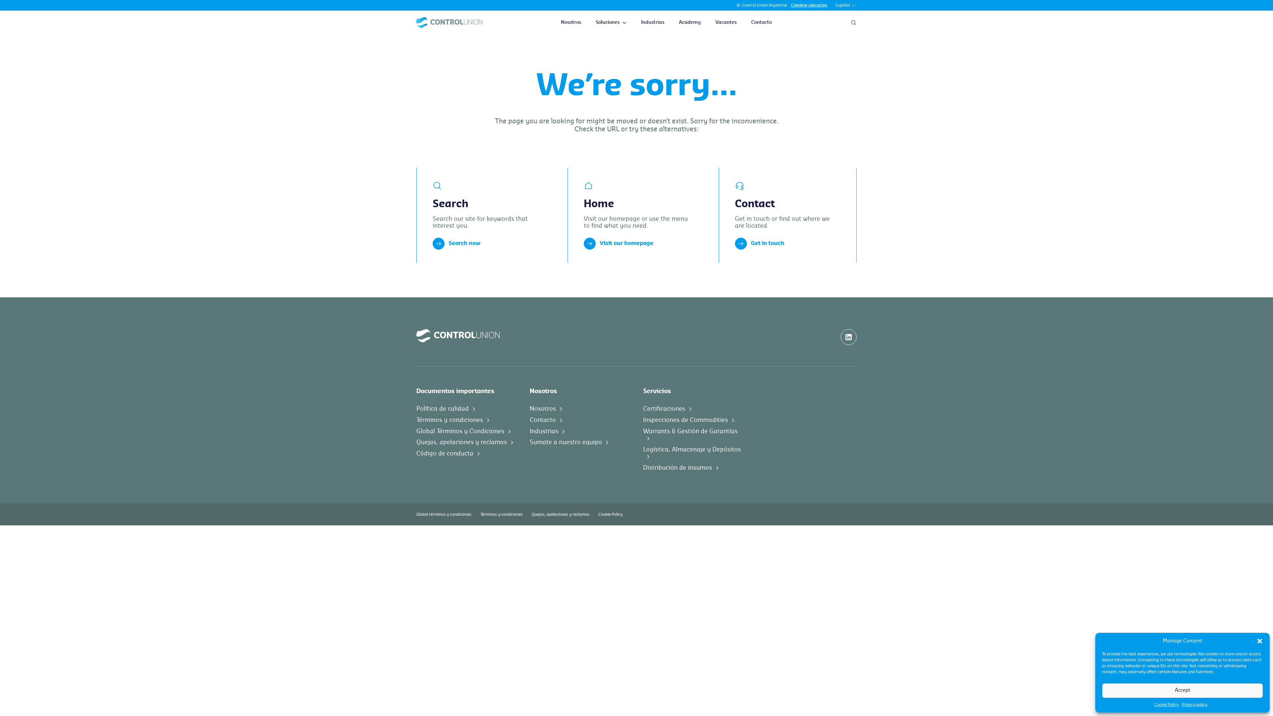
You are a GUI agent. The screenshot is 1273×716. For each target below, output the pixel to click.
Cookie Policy (1166, 705)
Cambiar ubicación (809, 5)
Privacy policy (1194, 705)
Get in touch (767, 243)
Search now (464, 243)
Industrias (652, 22)
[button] (1259, 641)
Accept (1182, 690)
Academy (690, 22)
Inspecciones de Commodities (685, 420)
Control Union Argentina (764, 5)
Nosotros (571, 22)
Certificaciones (664, 409)
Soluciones (608, 22)
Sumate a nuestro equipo (566, 442)
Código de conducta (444, 453)
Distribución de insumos (677, 468)
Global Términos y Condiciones (460, 431)
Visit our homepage (626, 243)
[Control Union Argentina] (449, 22)
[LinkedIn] (849, 337)
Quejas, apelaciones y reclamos (461, 442)
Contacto (761, 22)
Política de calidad (442, 409)
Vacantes (726, 22)
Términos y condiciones (449, 420)
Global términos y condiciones (443, 514)
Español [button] (842, 5)
